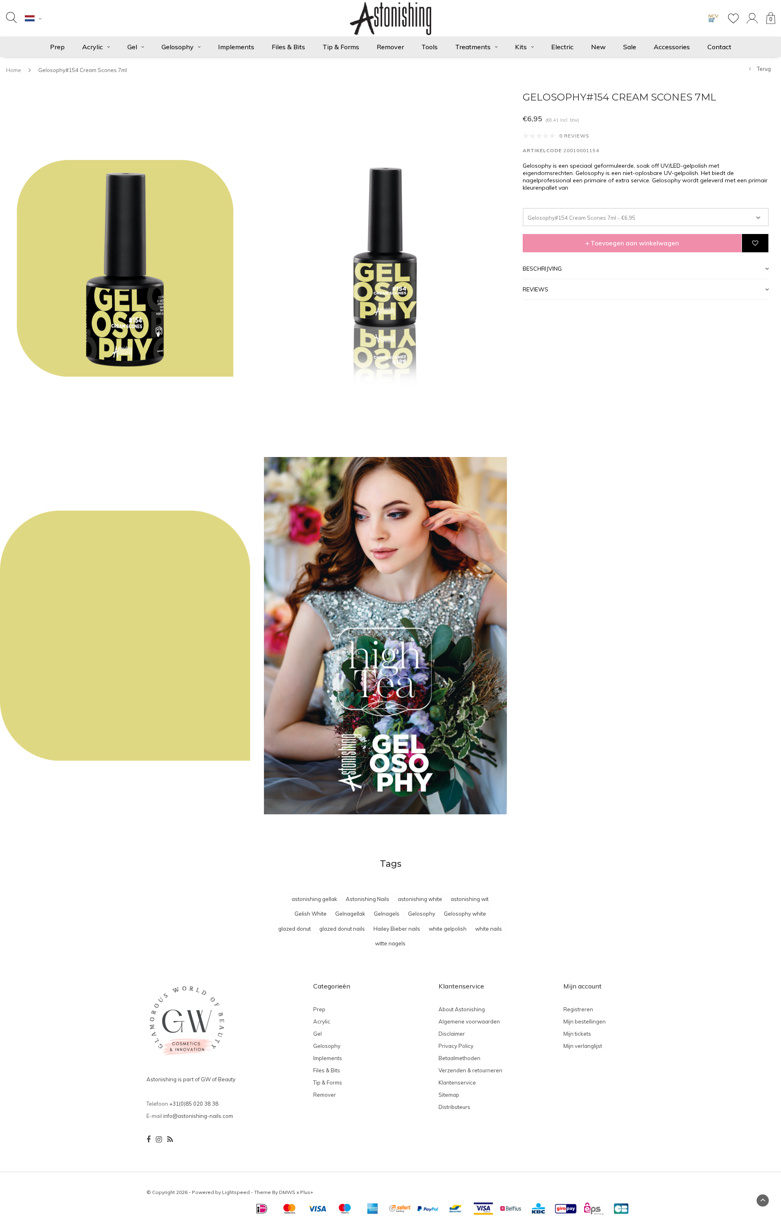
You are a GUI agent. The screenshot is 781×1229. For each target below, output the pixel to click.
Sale (629, 47)
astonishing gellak (314, 899)
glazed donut (294, 928)
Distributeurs (454, 1107)
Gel (132, 47)
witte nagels (390, 943)
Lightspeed (236, 1192)
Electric (562, 47)
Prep (57, 47)
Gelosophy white (465, 913)
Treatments (473, 47)
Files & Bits (288, 47)
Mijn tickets (577, 1033)
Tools (429, 47)
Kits (521, 47)
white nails (488, 928)
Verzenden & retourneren (470, 1070)
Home (13, 70)
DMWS (287, 1192)
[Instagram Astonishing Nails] (159, 1139)
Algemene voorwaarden (469, 1021)
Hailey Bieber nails (396, 928)
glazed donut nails (342, 928)
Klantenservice (457, 1082)
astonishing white (420, 899)
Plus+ (306, 1192)
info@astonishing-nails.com (198, 1116)
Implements (236, 47)
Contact (719, 47)
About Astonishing (461, 1009)
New (598, 47)
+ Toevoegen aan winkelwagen (632, 243)
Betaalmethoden (459, 1058)
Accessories (672, 47)
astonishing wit (470, 899)
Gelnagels (386, 913)
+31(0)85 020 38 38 (193, 1103)
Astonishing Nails (367, 899)
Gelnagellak (350, 913)
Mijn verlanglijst (582, 1046)
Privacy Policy (455, 1046)
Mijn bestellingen (584, 1021)
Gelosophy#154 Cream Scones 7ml (82, 70)
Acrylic (92, 47)
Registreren (578, 1009)
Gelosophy (177, 47)
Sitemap (448, 1094)
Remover (390, 47)
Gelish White (311, 913)
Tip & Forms (341, 47)
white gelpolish (448, 928)
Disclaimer (451, 1033)
